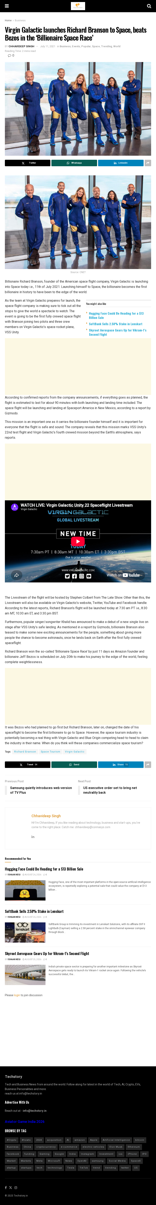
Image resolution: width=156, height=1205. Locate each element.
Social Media (117, 1161)
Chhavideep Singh (21, 46)
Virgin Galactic (74, 752)
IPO (144, 1154)
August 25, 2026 (32, 959)
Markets (26, 1161)
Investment (106, 1154)
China (27, 1147)
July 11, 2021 (47, 46)
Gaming (45, 1154)
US (136, 1168)
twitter (125, 1168)
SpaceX (136, 1161)
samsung (98, 1161)
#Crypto (11, 1140)
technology (55, 1168)
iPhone (132, 1154)
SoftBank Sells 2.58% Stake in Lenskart (115, 324)
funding (29, 1154)
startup (11, 1168)
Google (59, 1154)
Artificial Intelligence (116, 1140)
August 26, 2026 (32, 874)
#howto (26, 1140)
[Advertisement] (78, 371)
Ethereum (134, 1147)
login (17, 995)
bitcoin (139, 1140)
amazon (80, 1140)
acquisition (54, 1140)
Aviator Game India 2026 (24, 1121)
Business (20, 20)
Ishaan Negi (14, 874)
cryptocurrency (46, 1147)
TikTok (84, 1168)
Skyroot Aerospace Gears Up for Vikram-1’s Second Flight (117, 332)
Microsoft (54, 1161)
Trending (106, 46)
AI (68, 1140)
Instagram (87, 1154)
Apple (94, 1140)
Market (11, 1161)
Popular (86, 46)
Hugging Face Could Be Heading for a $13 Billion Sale (116, 315)
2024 (39, 1140)
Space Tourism (50, 752)
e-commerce (69, 1147)
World (116, 46)
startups (26, 1168)
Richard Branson (25, 752)
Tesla (70, 1168)
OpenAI (82, 1161)
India (72, 1154)
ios (120, 1154)
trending (110, 1168)
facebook (13, 1154)
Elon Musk (115, 1147)
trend (96, 1168)
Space (96, 46)
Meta (39, 1161)
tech (39, 1168)
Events (76, 46)
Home (8, 20)
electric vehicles (93, 1147)
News (68, 1161)
